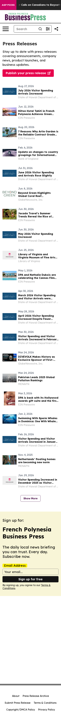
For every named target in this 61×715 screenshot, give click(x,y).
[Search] (40, 28)
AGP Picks (8, 5)
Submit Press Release (17, 702)
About (15, 695)
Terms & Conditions (45, 702)
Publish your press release (26, 73)
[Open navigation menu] (6, 29)
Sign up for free (30, 579)
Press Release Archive (36, 695)
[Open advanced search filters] (47, 28)
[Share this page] (56, 29)
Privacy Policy (46, 709)
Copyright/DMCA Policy (20, 709)
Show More (30, 498)
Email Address (15, 565)
